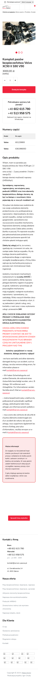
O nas (5, 627)
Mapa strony (26, 673)
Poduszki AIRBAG (9, 601)
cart (32, 7)
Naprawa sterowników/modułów (15, 597)
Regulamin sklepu (9, 639)
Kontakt (5, 643)
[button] (16, 52)
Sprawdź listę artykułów (19, 518)
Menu (16, 7)
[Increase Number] (15, 80)
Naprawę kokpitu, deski (11, 613)
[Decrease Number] (5, 80)
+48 (19, 109)
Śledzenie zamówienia (11, 631)
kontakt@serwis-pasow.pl (16, 370)
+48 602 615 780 (15, 548)
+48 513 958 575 (15, 554)
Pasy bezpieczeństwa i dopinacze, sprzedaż (19, 589)
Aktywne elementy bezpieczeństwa (16, 593)
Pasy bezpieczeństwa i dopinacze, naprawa (19, 585)
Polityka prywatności (10, 635)
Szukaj (22, 7)
